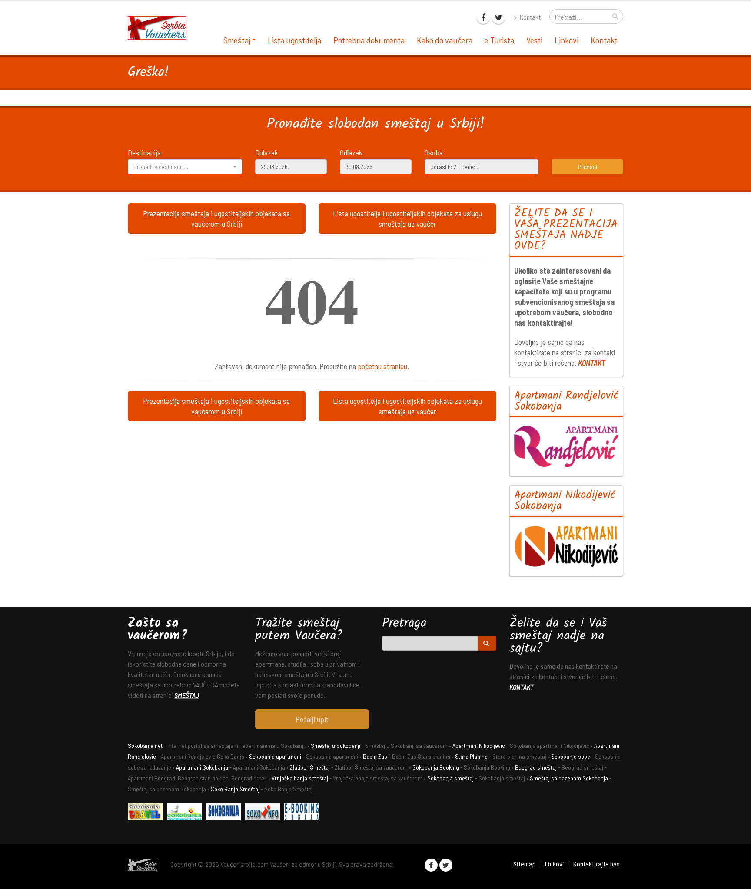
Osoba (434, 152)
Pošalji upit (312, 719)
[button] (185, 166)
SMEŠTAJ (186, 695)
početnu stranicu (382, 366)
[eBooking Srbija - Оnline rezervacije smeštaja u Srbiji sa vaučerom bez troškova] (303, 813)
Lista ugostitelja (294, 40)
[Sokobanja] (225, 813)
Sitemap (524, 863)
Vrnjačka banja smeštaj (300, 778)
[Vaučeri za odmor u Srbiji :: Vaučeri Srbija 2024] (160, 27)
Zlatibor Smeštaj (310, 767)
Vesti (534, 40)
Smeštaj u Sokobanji (335, 745)
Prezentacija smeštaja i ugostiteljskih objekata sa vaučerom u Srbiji (216, 218)
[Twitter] (498, 17)
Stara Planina (471, 756)
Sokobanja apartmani (275, 756)
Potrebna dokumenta (369, 40)
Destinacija (144, 152)
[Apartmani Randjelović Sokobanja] (566, 446)
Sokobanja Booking (435, 767)
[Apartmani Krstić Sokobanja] (186, 813)
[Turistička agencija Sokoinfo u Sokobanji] (264, 813)
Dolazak (266, 152)
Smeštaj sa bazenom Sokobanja (569, 778)
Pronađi (587, 166)
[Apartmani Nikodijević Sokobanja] (566, 546)
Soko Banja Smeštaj (235, 789)
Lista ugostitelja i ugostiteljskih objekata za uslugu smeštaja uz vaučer (407, 218)
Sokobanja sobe (570, 756)
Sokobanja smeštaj (450, 778)
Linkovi (566, 40)
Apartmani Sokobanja (202, 767)
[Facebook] (483, 17)
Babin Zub (375, 756)
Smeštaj (236, 40)
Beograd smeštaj (536, 767)
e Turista (499, 40)
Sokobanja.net (145, 745)
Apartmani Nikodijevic (478, 745)
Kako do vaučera (444, 40)
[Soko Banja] (147, 813)
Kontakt (529, 17)
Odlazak (351, 152)
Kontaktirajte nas (596, 863)
